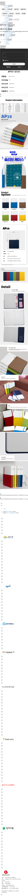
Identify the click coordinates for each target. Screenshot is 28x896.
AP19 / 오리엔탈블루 (10, 512)
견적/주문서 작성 (9, 36)
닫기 (3, 4)
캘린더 (6, 21)
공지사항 (7, 41)
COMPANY (5, 5)
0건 (11, 31)
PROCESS (5, 23)
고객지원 (5, 39)
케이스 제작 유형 (9, 33)
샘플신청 (7, 38)
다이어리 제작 (8, 18)
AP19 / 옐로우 (9, 511)
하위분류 (10, 5)
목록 (5, 509)
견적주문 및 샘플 (6, 35)
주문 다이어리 (8, 20)
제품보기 (7, 17)
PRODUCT (5, 15)
